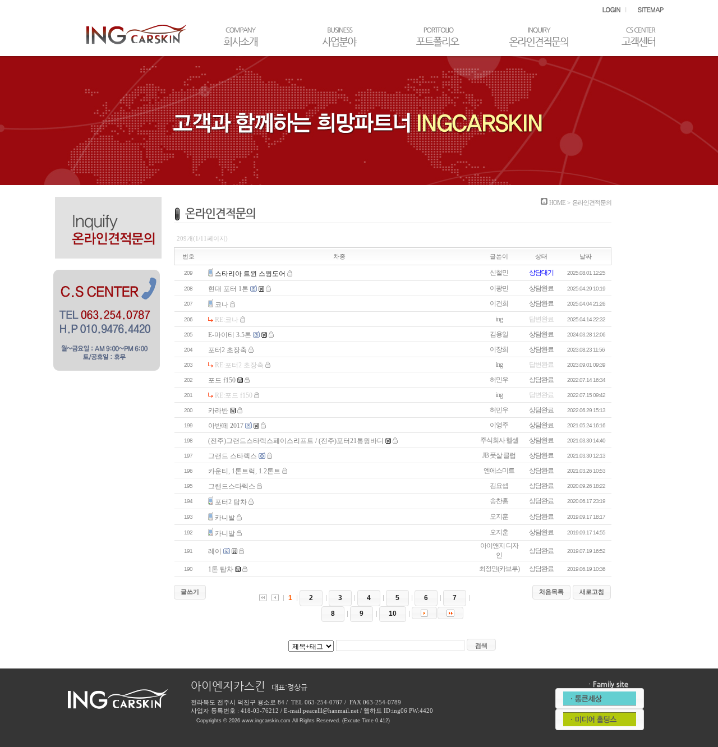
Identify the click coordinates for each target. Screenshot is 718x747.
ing (499, 319)
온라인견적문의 (591, 202)
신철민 (499, 272)
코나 (221, 304)
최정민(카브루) (499, 569)
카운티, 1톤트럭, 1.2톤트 (244, 471)
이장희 (499, 349)
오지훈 (499, 516)
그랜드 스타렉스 (232, 456)
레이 (215, 551)
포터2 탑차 (231, 502)
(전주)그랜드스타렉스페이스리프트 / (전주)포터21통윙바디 (296, 441)
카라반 (218, 410)
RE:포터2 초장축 (239, 365)
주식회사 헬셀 (499, 440)
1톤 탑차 (220, 569)
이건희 (499, 303)
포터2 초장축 (227, 350)
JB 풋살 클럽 (499, 455)
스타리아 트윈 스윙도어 (250, 274)
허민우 (499, 380)
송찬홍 (499, 501)
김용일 (499, 334)
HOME (557, 202)
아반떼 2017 (225, 426)
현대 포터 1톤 (228, 289)
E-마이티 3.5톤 (229, 335)
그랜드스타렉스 (231, 486)
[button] (190, 592)
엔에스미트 (499, 470)
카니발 (225, 518)
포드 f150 (222, 380)
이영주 (499, 425)
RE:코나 (226, 320)
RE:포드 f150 (233, 395)
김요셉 (499, 486)
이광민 (499, 288)
